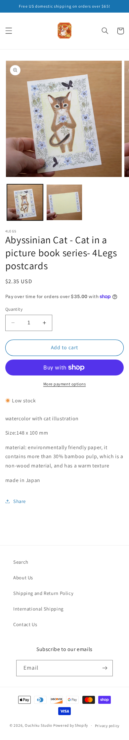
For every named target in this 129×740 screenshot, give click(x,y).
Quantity (13, 309)
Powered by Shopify (70, 725)
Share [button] (19, 501)
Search (20, 562)
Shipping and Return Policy (43, 593)
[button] (8, 31)
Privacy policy (107, 725)
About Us (23, 577)
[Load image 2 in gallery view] (64, 202)
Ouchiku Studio (38, 725)
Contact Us (25, 624)
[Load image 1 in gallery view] (25, 202)
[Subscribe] (104, 668)
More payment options (64, 384)
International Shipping (38, 609)
